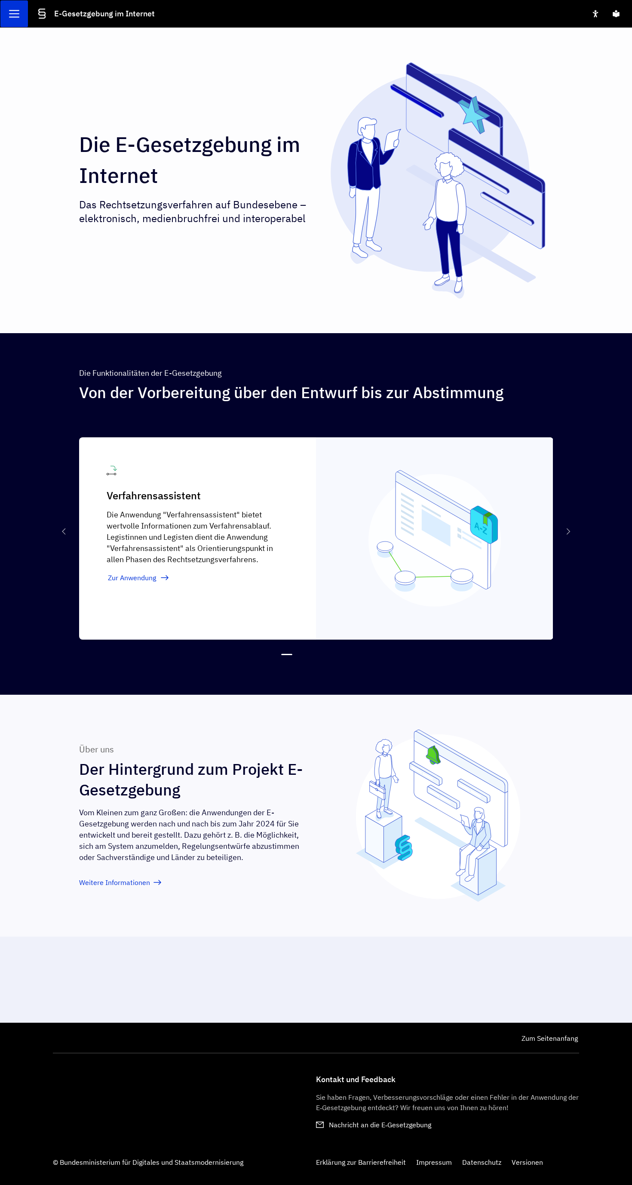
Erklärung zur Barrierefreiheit (361, 1162)
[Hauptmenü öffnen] (14, 13)
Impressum (434, 1162)
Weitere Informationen (114, 882)
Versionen (527, 1162)
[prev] (65, 531)
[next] (566, 531)
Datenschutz (481, 1162)
